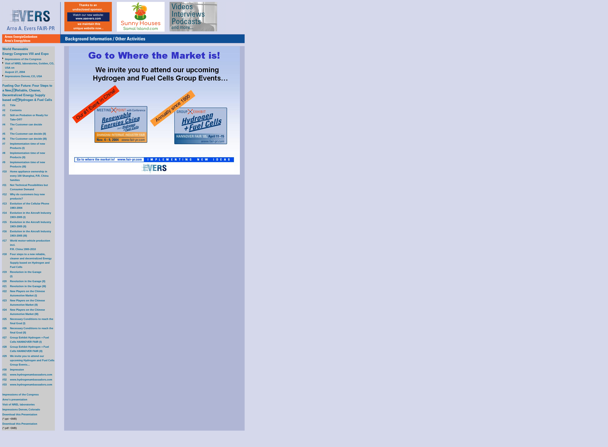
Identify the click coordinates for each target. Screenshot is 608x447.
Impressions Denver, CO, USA (23, 76)
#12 (4, 194)
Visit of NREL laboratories (18, 404)
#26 (4, 328)
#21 (4, 286)
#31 (4, 374)
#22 (4, 291)
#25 (4, 319)
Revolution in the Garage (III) (28, 286)
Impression (17, 369)
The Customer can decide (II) (28, 133)
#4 (3, 124)
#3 (3, 115)
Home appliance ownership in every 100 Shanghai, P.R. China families (29, 175)
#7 (3, 143)
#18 (4, 254)
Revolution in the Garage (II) (27, 281)
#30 (4, 369)
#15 (4, 222)
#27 (4, 337)
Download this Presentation (19, 414)
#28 (4, 346)
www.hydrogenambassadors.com (31, 374)
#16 (4, 231)
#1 (3, 105)
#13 (4, 203)
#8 (3, 153)
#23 (4, 300)
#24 (4, 309)
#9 (3, 162)
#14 (4, 212)
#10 (4, 171)
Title (12, 105)
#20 (4, 281)
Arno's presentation (14, 399)
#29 (4, 356)
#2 (3, 110)
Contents (16, 110)
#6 (3, 138)
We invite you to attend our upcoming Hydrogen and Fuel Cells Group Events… (32, 360)
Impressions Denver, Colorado (21, 409)
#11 (4, 185)
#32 (4, 379)
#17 (4, 240)
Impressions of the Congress (23, 59)
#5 (3, 133)
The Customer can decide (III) (28, 138)
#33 (4, 384)
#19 (4, 272)
